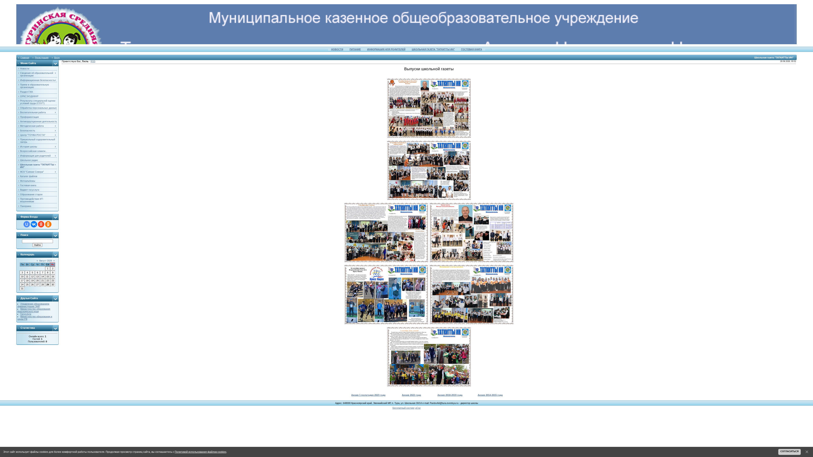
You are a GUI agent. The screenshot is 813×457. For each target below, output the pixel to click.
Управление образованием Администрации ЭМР (33, 305)
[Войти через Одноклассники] (48, 224)
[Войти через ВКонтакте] (34, 224)
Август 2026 (45, 260)
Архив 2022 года (411, 395)
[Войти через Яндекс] (41, 224)
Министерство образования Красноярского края (33, 310)
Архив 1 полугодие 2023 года (368, 395)
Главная (25, 57)
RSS (93, 61)
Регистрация (41, 57)
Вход (56, 57)
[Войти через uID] (27, 224)
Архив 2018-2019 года (449, 395)
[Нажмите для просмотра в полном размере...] (429, 79)
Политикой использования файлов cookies (200, 451)
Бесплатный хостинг (404, 408)
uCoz (418, 408)
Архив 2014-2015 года (490, 395)
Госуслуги (25, 314)
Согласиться (789, 451)
